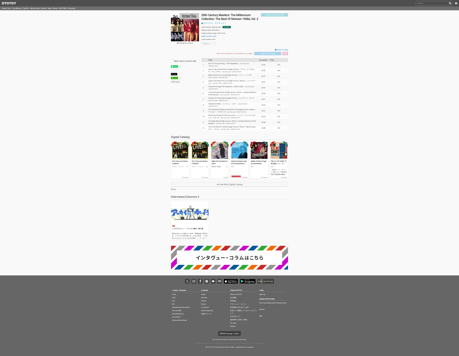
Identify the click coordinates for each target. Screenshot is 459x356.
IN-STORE (62, 8)
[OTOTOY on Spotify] (206, 281)
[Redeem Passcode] (455, 3)
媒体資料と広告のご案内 (238, 320)
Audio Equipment (207, 310)
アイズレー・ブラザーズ (216, 112)
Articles (43, 8)
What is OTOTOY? (236, 294)
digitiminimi (241, 347)
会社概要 (233, 298)
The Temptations (232, 63)
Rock (174, 298)
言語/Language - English (230, 333)
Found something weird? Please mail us (273, 303)
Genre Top (6, 8)
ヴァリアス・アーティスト (214, 23)
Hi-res (174, 294)
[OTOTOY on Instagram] (193, 281)
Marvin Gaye (238, 86)
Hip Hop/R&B (176, 310)
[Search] (451, 3)
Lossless (227, 27)
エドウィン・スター (230, 104)
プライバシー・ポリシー (238, 304)
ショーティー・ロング (246, 98)
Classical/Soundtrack (179, 320)
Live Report (205, 307)
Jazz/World (176, 317)
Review (203, 304)
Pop (173, 301)
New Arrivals (35, 8)
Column (203, 301)
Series (203, 294)
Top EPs (26, 8)
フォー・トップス (245, 75)
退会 (260, 316)
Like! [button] (175, 78)
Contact (262, 309)
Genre (176, 290)
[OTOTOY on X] (187, 281)
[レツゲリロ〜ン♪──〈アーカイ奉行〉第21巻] (190, 212)
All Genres (182, 290)
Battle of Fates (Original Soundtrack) (259, 162)
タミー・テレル (213, 129)
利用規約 (233, 301)
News (50, 8)
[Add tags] (214, 43)
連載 (173, 226)
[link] (275, 15)
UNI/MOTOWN (211, 36)
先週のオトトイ (206, 314)
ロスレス (207, 43)
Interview (204, 298)
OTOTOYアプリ (235, 316)
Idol (173, 304)
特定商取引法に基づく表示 (239, 307)
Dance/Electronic (178, 314)
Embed (176, 82)
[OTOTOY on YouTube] (213, 281)
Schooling (71, 8)
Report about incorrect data (185, 61)
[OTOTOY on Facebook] (200, 281)
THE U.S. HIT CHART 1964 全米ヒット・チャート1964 (279, 163)
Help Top (262, 294)
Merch (55, 8)
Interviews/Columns (184, 196)
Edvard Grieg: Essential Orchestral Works (239, 162)
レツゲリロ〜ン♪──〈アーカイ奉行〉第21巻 (187, 229)
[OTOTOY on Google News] (219, 281)
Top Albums (17, 8)
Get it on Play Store (248, 281)
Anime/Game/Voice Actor (181, 307)
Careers (232, 326)
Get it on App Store (231, 281)
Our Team (233, 323)
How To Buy (282, 49)
